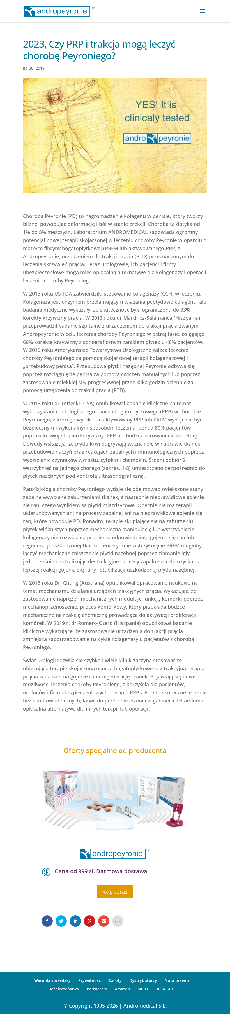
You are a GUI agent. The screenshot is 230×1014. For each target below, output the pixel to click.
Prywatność (89, 980)
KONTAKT (166, 988)
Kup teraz (114, 891)
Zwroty (115, 980)
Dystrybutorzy (143, 980)
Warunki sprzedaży (52, 980)
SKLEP (144, 988)
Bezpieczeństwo (64, 988)
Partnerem (97, 988)
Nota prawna (177, 980)
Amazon (122, 988)
